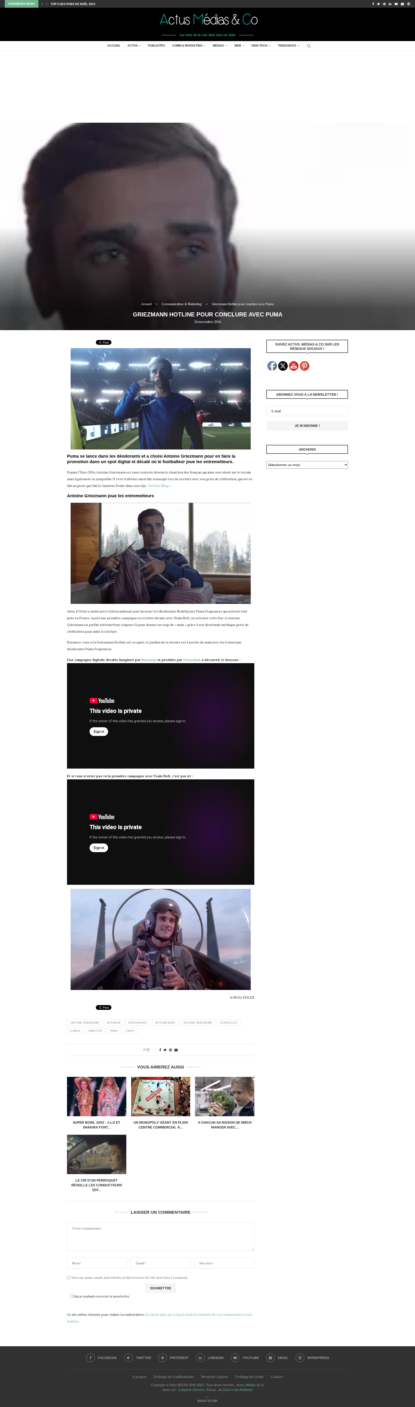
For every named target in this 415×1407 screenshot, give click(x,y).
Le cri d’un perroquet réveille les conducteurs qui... (96, 1185)
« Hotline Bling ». (159, 485)
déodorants (137, 1022)
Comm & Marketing (187, 45)
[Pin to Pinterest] (170, 1050)
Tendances (287, 45)
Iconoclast (192, 659)
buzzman (113, 1022)
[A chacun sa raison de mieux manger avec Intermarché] (224, 1096)
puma (114, 1030)
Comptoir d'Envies (191, 1389)
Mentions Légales (214, 1376)
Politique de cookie (249, 1376)
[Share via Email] (176, 1050)
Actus (133, 45)
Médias (218, 45)
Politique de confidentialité (174, 1376)
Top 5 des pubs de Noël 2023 (73, 4)
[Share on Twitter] (165, 1050)
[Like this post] (151, 1050)
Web (237, 45)
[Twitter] (378, 4)
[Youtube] (396, 4)
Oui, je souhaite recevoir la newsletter (101, 1296)
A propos (139, 1376)
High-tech (259, 45)
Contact (277, 1376)
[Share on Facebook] (160, 1050)
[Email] (402, 4)
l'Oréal (75, 1030)
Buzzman (148, 659)
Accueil (113, 45)
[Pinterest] (384, 4)
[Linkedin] (390, 4)
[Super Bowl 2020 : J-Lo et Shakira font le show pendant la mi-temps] (96, 1096)
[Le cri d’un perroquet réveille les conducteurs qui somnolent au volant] (96, 1154)
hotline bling (165, 1022)
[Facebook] (373, 4)
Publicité (95, 1030)
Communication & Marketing (182, 304)
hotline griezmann (197, 1022)
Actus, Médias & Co (250, 1385)
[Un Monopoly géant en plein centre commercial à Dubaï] (160, 1096)
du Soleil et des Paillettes (235, 1389)
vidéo (130, 1030)
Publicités (156, 45)
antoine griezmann (84, 1022)
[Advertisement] (207, 86)
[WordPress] (408, 4)
